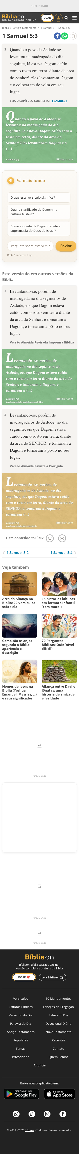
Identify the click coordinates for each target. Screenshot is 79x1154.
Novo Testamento (58, 1032)
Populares (20, 1040)
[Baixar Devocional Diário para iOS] (59, 1094)
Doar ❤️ (24, 977)
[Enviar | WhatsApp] (64, 36)
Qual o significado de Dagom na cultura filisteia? (34, 211)
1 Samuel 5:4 (61, 552)
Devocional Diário (58, 1023)
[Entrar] (59, 18)
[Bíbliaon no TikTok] (32, 1114)
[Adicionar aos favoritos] (73, 36)
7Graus (29, 1130)
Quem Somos (58, 1057)
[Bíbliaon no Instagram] (47, 1114)
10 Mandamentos (58, 998)
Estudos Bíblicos (21, 1007)
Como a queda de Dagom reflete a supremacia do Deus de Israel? (36, 228)
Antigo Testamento (20, 1032)
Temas (20, 1048)
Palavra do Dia (20, 1023)
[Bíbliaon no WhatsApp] (16, 1114)
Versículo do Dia (20, 1015)
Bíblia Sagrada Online (19, 20)
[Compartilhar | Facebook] (57, 36)
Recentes (58, 1040)
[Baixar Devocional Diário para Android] (21, 1094)
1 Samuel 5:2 (18, 552)
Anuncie (40, 1065)
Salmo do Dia (58, 1015)
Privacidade (20, 1057)
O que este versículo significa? (33, 197)
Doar (47, 17)
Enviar (66, 245)
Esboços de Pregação (58, 1007)
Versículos (20, 998)
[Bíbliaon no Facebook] (62, 1114)
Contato (58, 1048)
